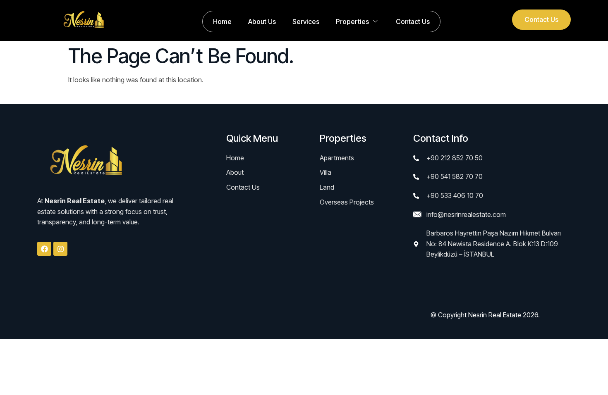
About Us (262, 21)
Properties (352, 21)
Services (305, 21)
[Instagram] (60, 249)
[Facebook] (44, 249)
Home (222, 21)
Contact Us (413, 21)
